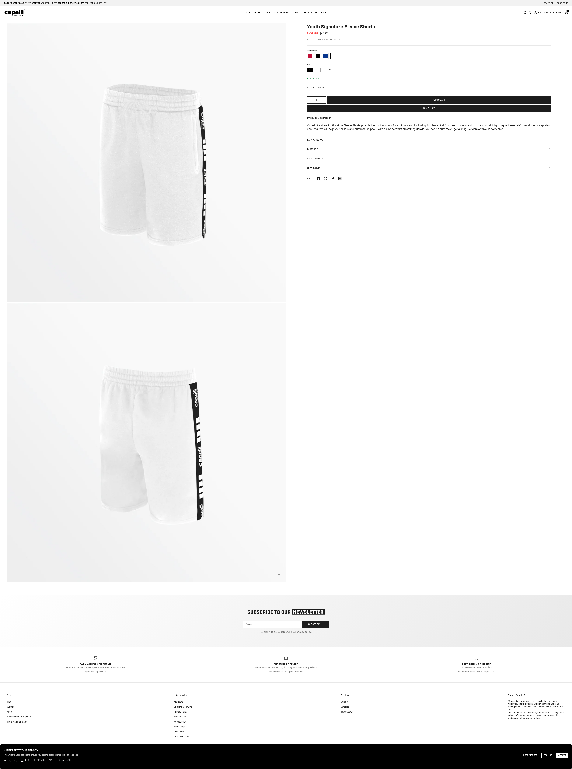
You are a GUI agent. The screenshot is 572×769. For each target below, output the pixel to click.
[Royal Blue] (326, 56)
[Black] (318, 56)
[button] (316, 87)
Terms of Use (180, 716)
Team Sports (347, 711)
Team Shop (179, 726)
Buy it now (429, 108)
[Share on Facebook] (318, 178)
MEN (248, 12)
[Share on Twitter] (325, 178)
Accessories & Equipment (19, 716)
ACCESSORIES (281, 12)
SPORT (295, 12)
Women (10, 707)
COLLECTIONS (310, 12)
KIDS (268, 12)
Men (9, 701)
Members (178, 701)
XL (330, 70)
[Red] (310, 56)
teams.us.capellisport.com (482, 671)
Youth (9, 711)
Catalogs (345, 707)
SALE (323, 12)
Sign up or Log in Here (95, 671)
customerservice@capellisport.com (286, 671)
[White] (333, 56)
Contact (344, 701)
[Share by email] (340, 178)
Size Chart (179, 731)
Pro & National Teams (17, 721)
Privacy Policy (180, 711)
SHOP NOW (102, 3)
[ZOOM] (279, 295)
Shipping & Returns (183, 707)
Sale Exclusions (181, 736)
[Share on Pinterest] (333, 178)
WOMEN (258, 12)
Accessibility (180, 721)
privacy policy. (304, 631)
